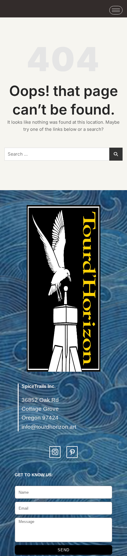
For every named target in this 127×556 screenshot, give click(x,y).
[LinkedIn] (72, 452)
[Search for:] (63, 154)
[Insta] (55, 452)
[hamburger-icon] (116, 10)
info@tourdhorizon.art (49, 427)
